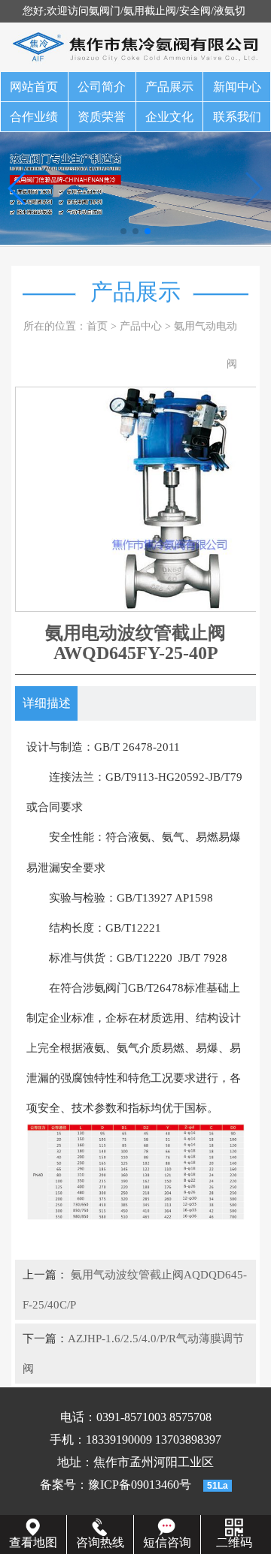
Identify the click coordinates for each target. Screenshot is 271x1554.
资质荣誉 (102, 116)
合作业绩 (34, 116)
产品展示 (169, 86)
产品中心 (141, 326)
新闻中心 (237, 86)
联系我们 (237, 116)
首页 (97, 326)
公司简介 (102, 86)
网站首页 (34, 86)
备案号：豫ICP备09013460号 (115, 1484)
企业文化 (169, 116)
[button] (123, 231)
